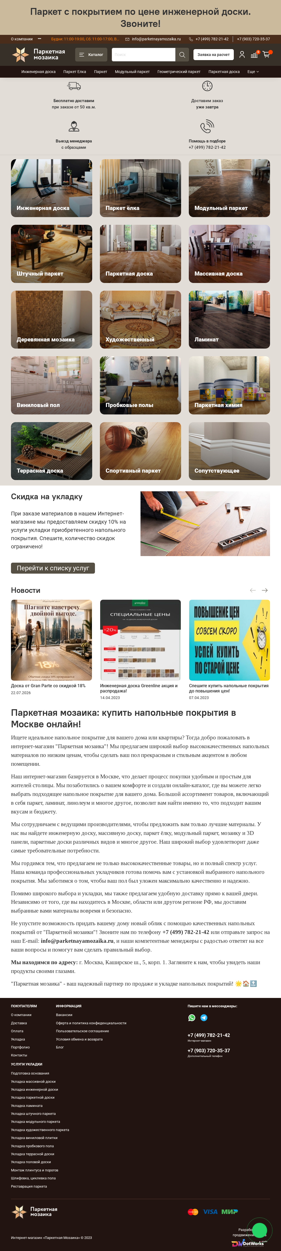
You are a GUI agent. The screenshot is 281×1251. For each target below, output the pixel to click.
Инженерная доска (38, 71)
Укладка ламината (27, 1106)
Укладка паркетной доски (33, 1097)
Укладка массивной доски (33, 1081)
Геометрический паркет (179, 71)
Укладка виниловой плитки (34, 1138)
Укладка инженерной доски (34, 1089)
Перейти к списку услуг (53, 568)
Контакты (19, 1055)
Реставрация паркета (29, 1186)
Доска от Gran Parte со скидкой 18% (48, 685)
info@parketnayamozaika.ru (156, 39)
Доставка (19, 1023)
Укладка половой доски (31, 1162)
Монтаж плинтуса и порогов (34, 1170)
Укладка (18, 1039)
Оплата (17, 1031)
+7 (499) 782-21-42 (212, 39)
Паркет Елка (74, 71)
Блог (60, 1047)
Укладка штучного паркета (33, 1114)
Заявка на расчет (214, 54)
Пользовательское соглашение (82, 1031)
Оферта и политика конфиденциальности (91, 1023)
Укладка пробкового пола (32, 1146)
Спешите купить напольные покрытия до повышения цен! (229, 688)
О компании (22, 39)
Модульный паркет (132, 71)
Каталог (95, 54)
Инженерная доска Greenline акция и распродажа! (139, 688)
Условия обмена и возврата (79, 1039)
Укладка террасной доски (32, 1154)
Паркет (100, 71)
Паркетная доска (224, 71)
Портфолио (20, 1047)
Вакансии (64, 1015)
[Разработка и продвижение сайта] (249, 1243)
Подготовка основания (30, 1073)
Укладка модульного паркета (35, 1122)
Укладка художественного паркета (40, 1130)
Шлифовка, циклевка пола (33, 1178)
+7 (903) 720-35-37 (253, 39)
